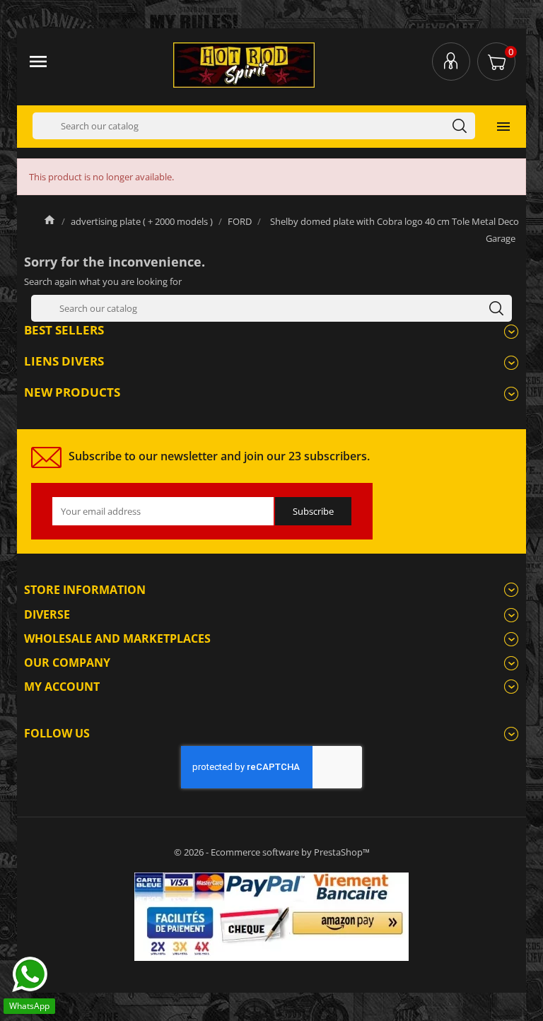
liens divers (64, 361)
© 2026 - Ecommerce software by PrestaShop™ (272, 852)
